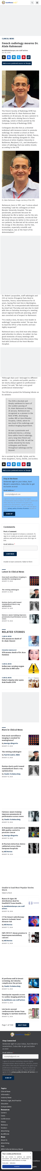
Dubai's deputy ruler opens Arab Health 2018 (13, 681)
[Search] (32, 3)
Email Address (9, 490)
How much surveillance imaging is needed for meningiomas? (14, 578)
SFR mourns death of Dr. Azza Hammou (14, 653)
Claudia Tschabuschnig (12, 774)
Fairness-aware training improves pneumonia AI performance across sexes (14, 617)
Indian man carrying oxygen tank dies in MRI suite (13, 667)
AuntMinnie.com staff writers (14, 1000)
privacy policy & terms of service (18, 508)
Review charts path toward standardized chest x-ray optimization (11, 604)
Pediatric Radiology (9, 650)
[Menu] (37, 3)
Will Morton (8, 852)
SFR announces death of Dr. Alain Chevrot (11, 640)
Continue (10, 554)
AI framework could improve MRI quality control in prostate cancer (13, 830)
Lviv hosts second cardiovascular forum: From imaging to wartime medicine (14, 1011)
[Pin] (24, 57)
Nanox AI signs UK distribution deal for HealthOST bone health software (11, 901)
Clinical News (8, 39)
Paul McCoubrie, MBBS (12, 755)
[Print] (4, 57)
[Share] (9, 57)
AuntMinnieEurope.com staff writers (15, 50)
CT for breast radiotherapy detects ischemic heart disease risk (13, 919)
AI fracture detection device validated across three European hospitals (13, 846)
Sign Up (9, 514)
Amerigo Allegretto (11, 743)
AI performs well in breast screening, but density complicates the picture (12, 981)
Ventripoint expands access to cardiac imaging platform (13, 996)
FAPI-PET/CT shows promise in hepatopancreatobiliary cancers (14, 935)
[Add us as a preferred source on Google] (29, 57)
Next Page (22, 1025)
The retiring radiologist (10, 590)
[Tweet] (19, 57)
